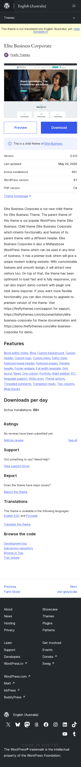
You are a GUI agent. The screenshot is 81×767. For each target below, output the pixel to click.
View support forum (16, 466)
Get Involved (51, 643)
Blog (33, 353)
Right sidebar (60, 373)
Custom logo (23, 358)
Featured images (47, 363)
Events (47, 650)
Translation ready (44, 383)
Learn (8, 643)
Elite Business (53, 143)
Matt (9, 683)
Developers (12, 657)
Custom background (50, 353)
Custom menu (42, 358)
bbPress (12, 690)
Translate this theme (17, 524)
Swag (48, 663)
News (17, 373)
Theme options (55, 378)
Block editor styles (16, 353)
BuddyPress (14, 697)
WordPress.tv (15, 663)
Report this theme (15, 491)
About (8, 609)
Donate (49, 657)
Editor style (59, 358)
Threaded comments (17, 383)
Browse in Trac (13, 553)
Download (59, 128)
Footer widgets (25, 368)
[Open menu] (74, 6)
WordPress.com (17, 676)
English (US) (12, 515)
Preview (20, 128)
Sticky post (36, 378)
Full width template (48, 368)
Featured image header (19, 363)
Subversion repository (18, 548)
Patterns (48, 630)
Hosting (9, 623)
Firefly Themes (20, 55)
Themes (9, 17)
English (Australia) (26, 715)
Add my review (13, 440)
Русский (31, 515)
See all (72, 440)
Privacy (9, 630)
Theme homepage (16, 196)
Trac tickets (11, 557)
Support (9, 650)
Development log (15, 543)
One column (30, 373)
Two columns (65, 383)
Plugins (47, 623)
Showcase (50, 609)
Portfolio (45, 373)
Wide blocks (12, 389)
